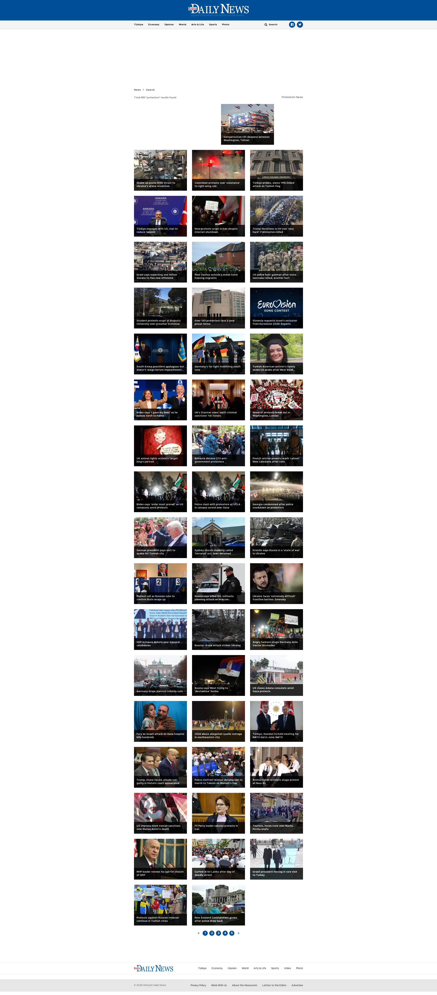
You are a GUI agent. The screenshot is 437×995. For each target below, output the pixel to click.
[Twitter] (300, 25)
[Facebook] (292, 25)
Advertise (297, 985)
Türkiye (138, 24)
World (182, 24)
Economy (153, 24)
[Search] (266, 24)
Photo (225, 24)
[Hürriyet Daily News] (218, 10)
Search (150, 90)
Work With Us (219, 985)
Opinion (169, 24)
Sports (213, 24)
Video (287, 968)
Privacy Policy (198, 985)
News (137, 90)
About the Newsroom (244, 985)
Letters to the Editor (274, 985)
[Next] (238, 933)
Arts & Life (197, 24)
